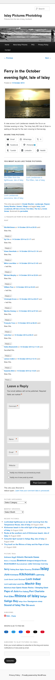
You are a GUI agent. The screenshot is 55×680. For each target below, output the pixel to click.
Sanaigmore (33, 601)
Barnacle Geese (31, 557)
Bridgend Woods (40, 561)
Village (25, 206)
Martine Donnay (10, 311)
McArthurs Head (9, 588)
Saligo (43, 596)
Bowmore (22, 560)
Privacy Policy (43, 44)
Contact (7, 50)
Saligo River (23, 601)
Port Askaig (24, 591)
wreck (32, 605)
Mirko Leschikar (10, 263)
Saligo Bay (11, 601)
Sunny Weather (10, 206)
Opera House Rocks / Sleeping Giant (32, 587)
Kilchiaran (14, 574)
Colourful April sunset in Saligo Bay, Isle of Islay (24, 538)
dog (46, 564)
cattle (30, 564)
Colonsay (36, 564)
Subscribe (10, 660)
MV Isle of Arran (19, 209)
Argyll (13, 557)
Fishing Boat (14, 569)
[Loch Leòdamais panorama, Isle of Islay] (13, 188)
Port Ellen (30, 209)
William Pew (8, 287)
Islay (38, 206)
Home (7, 44)
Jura (7, 574)
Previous (8, 58)
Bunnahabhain (22, 564)
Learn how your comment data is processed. (32, 490)
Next (48, 58)
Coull (43, 564)
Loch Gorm (8, 579)
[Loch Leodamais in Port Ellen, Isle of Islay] (36, 170)
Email (13, 452)
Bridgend (30, 561)
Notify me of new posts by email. (21, 477)
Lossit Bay (20, 584)
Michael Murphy (10, 275)
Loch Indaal (33, 579)
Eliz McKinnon (9, 227)
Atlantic (20, 557)
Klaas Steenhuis (10, 251)
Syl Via (6, 239)
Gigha (22, 569)
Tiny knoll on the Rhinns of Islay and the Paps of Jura (26, 544)
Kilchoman (27, 574)
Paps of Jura (11, 591)
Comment (13, 406)
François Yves (9, 323)
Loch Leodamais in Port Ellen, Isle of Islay (35, 178)
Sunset (19, 206)
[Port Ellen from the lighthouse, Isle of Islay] (13, 170)
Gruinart (36, 569)
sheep (40, 601)
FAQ (32, 44)
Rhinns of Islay (27, 595)
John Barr (8, 335)
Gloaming (27, 569)
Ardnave (7, 557)
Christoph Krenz (10, 299)
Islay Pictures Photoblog (23, 15)
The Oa (37, 209)
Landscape (39, 204)
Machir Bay (33, 583)
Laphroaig (40, 574)
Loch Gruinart (19, 579)
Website (12, 465)
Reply (8, 236)
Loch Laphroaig (10, 584)
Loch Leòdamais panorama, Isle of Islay (13, 196)
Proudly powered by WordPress (34, 675)
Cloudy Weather (28, 204)
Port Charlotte (36, 591)
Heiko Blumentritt (10, 347)
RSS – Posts (11, 616)
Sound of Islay (12, 605)
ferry (6, 569)
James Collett (9, 359)
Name (13, 439)
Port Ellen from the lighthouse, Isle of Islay (13, 178)
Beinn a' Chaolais (10, 561)
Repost (47, 204)
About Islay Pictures (20, 44)
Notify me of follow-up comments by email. (25, 472)
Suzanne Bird (9, 371)
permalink (24, 211)
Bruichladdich (10, 563)
